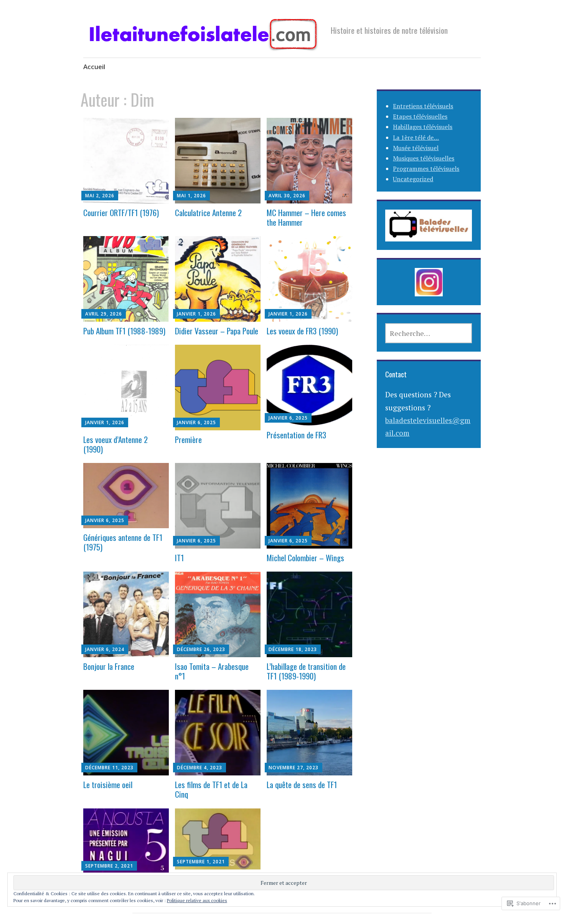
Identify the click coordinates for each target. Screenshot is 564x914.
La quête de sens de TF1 (302, 784)
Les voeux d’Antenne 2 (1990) (115, 444)
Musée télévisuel (416, 148)
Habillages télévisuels (422, 126)
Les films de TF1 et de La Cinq (211, 789)
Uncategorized (413, 179)
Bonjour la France (108, 666)
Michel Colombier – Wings (305, 558)
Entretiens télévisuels (423, 106)
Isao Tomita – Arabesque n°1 (212, 671)
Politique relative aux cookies (197, 900)
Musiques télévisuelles (423, 158)
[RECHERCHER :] (428, 333)
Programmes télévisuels (426, 168)
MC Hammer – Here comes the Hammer (306, 217)
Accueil (94, 66)
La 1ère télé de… (416, 137)
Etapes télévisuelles (420, 116)
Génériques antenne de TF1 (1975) (122, 542)
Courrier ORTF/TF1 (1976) (121, 212)
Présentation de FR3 (296, 435)
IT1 (179, 558)
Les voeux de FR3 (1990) (302, 331)
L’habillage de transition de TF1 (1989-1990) (306, 671)
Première (188, 439)
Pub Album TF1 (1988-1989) (124, 331)
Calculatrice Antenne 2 (208, 212)
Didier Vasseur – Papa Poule (216, 331)
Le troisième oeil (107, 784)
